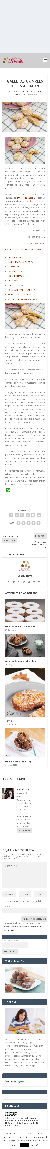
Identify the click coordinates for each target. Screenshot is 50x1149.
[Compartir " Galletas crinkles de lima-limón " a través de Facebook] (11, 515)
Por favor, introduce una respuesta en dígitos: (23, 901)
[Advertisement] (25, 26)
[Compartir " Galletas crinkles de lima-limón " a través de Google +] (22, 515)
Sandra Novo (27, 91)
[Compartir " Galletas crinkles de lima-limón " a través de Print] (39, 515)
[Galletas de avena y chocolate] (25, 645)
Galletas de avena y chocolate (21, 661)
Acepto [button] (25, 1145)
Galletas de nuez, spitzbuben (20, 626)
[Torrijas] (25, 692)
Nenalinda (22, 789)
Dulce (38, 91)
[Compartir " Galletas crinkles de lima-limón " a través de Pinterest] (28, 515)
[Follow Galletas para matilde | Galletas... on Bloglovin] (15, 1082)
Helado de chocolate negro (19, 761)
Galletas (16, 94)
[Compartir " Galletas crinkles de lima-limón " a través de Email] (33, 515)
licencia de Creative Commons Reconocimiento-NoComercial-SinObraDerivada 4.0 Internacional (23, 1122)
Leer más (34, 1145)
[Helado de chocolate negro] (25, 742)
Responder (25, 830)
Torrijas (9, 721)
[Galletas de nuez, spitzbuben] (25, 610)
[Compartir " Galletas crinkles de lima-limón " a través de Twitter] (16, 515)
